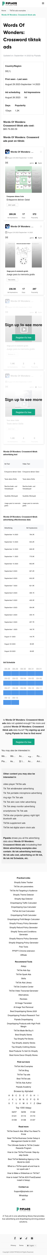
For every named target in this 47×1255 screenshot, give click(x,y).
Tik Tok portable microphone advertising (22, 792)
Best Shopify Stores (23, 1034)
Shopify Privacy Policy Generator (23, 923)
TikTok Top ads (23, 1074)
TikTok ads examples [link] (18, 10)
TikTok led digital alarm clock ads (19, 827)
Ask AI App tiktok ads (14, 761)
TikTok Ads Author (23, 1082)
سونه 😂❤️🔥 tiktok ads (32, 756)
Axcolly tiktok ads (23, 756)
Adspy (23, 966)
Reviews (23, 999)
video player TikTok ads (14, 783)
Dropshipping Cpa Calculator (23, 907)
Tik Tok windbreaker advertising (18, 788)
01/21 (14, 1115)
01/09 (14, 1119)
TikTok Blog (23, 1070)
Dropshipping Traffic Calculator (23, 902)
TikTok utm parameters (23, 886)
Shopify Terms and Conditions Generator (23, 933)
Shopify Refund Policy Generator (24, 927)
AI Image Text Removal (23, 1007)
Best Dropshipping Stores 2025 (23, 1011)
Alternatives (23, 994)
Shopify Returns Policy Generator (23, 938)
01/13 (23, 1115)
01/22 (32, 1111)
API (23, 1199)
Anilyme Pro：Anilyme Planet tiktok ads (41, 761)
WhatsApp (23, 1195)
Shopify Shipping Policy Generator (23, 942)
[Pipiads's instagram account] (32, 1238)
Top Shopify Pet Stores (23, 1038)
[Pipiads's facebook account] (15, 1238)
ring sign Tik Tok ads (13, 797)
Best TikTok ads (23, 1078)
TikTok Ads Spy (23, 970)
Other (38, 1103)
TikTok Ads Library (24, 982)
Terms (21, 1245)
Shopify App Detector (23, 898)
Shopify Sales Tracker (23, 882)
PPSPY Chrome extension (23, 950)
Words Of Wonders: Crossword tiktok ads (5, 756)
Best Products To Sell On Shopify (23, 1051)
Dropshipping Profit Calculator (23, 915)
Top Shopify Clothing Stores (24, 1046)
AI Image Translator (23, 1003)
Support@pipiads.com (23, 1191)
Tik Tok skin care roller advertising (19, 801)
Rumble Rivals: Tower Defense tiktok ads (41, 756)
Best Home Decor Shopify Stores (23, 1055)
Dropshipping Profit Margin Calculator (23, 919)
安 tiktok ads (23, 761)
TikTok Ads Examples (23, 1066)
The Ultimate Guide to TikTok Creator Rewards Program (23, 1146)
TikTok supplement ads (14, 822)
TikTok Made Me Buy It (23, 1030)
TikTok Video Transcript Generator (23, 990)
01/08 (23, 1119)
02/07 (14, 1111)
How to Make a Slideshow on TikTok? (23, 1173)
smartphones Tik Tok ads (15, 810)
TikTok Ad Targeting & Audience (23, 890)
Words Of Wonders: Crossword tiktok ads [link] (18, 15)
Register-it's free (23, 337)
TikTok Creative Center (23, 986)
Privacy (13, 1245)
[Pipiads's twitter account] (21, 1238)
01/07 (32, 1119)
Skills (23, 978)
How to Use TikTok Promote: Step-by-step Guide (23, 1153)
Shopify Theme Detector (23, 894)
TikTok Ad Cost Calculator (23, 911)
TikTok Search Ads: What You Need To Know (23, 1132)
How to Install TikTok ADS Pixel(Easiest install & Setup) (23, 1178)
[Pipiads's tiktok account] (26, 1238)
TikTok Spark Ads (23, 974)
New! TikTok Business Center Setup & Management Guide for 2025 (23, 1139)
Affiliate (23, 955)
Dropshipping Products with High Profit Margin (23, 1025)
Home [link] (4, 10)
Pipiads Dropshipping (23, 1019)
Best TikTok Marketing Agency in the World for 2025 (23, 1160)
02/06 (23, 1111)
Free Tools (23, 946)
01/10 (32, 1115)
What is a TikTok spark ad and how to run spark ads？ (24, 1167)
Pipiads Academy (23, 1086)
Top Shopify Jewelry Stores (23, 1042)
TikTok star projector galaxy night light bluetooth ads (21, 817)
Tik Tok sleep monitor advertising (19, 806)
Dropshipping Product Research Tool (23, 1015)
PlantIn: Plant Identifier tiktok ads (5, 761)
